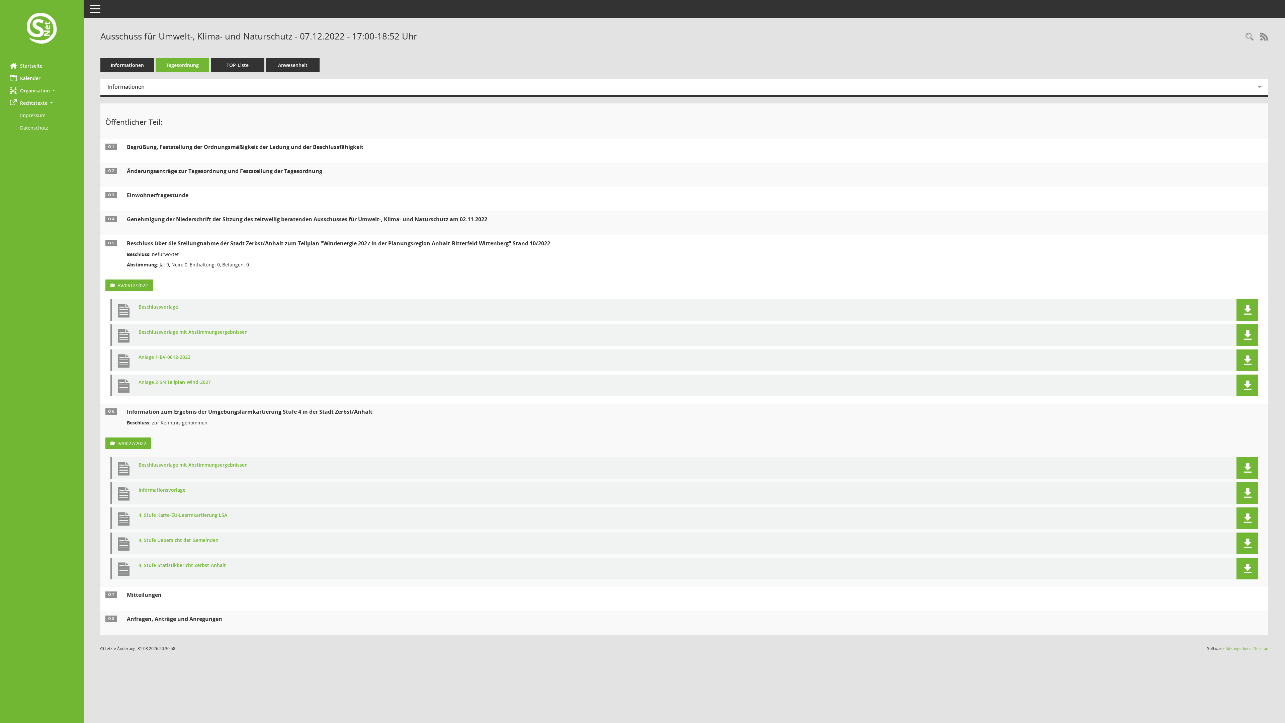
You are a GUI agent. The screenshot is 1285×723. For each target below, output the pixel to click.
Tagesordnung (182, 65)
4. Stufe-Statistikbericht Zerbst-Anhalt (182, 565)
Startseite (31, 66)
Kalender (30, 78)
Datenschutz (34, 128)
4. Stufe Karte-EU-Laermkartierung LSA (183, 515)
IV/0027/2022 (131, 443)
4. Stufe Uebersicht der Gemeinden (179, 540)
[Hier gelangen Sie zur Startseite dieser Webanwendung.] (42, 29)
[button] (42, 90)
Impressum (33, 115)
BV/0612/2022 (132, 285)
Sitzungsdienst (1247, 648)
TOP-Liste (238, 65)
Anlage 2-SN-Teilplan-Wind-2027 (175, 382)
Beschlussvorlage (158, 307)
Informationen (127, 65)
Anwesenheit (293, 65)
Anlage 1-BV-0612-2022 (164, 357)
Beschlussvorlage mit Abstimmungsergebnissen (193, 332)
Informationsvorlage (162, 490)
